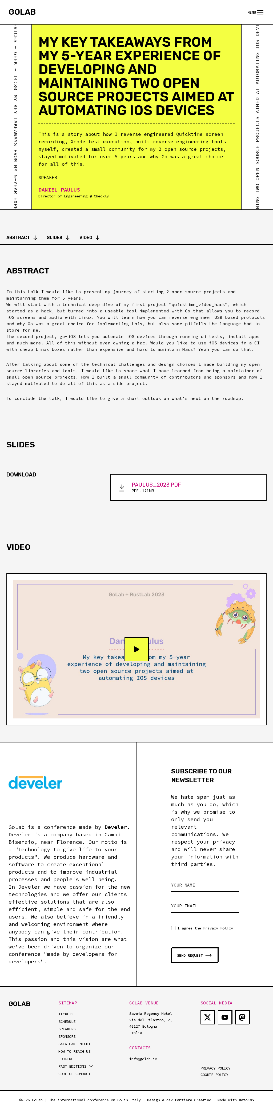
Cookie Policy (214, 1074)
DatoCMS (246, 1100)
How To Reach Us (74, 1051)
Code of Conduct (74, 1073)
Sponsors (66, 1036)
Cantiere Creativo (193, 1100)
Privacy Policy (218, 928)
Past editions (72, 1066)
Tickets (65, 1014)
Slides (54, 237)
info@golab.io (143, 1058)
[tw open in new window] (207, 1017)
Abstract (18, 237)
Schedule (66, 1021)
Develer (116, 827)
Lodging (65, 1058)
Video (85, 237)
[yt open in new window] (225, 1017)
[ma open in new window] (242, 1017)
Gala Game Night (74, 1044)
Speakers (66, 1029)
